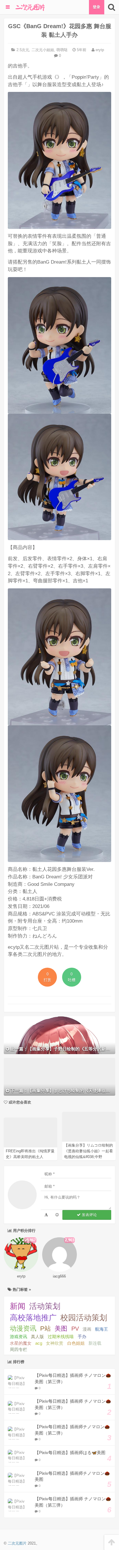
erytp (99, 50)
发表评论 (89, 1215)
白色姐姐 (76, 1343)
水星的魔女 (20, 1343)
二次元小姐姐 (42, 50)
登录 (96, 7)
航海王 (101, 1329)
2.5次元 (22, 50)
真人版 (37, 1336)
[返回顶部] (111, 1542)
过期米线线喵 (61, 1336)
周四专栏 (18, 1349)
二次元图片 (17, 1543)
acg (38, 1343)
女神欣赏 (54, 1343)
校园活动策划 (83, 1317)
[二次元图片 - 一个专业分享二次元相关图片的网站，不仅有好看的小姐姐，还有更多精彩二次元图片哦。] (30, 7)
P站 (45, 1328)
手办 (82, 1336)
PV (75, 1328)
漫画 (87, 1329)
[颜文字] (46, 1214)
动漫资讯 (23, 1328)
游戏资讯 (18, 1336)
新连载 (94, 1343)
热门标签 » (21, 1289)
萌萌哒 (62, 50)
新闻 (17, 1306)
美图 (61, 1328)
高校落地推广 (33, 1317)
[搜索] (111, 7)
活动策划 (44, 1306)
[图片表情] (57, 1214)
